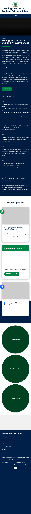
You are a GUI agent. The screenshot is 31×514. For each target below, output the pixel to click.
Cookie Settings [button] (22, 464)
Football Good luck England (11, 308)
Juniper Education (22, 460)
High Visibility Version (7, 462)
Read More (7, 89)
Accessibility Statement (21, 462)
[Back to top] (15, 468)
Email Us (6, 449)
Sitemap (6, 464)
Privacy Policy (14, 464)
